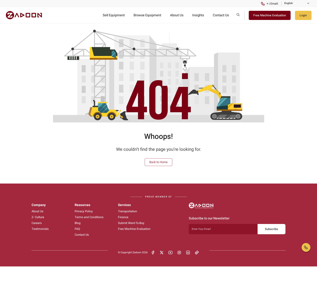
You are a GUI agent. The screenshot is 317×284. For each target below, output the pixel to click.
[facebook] (153, 252)
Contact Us (221, 15)
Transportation (127, 211)
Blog (78, 223)
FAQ (77, 229)
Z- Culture (38, 217)
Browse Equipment (147, 15)
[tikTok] (197, 252)
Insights (198, 15)
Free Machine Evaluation (269, 15)
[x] (161, 252)
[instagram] (179, 252)
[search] (238, 14)
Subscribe (271, 229)
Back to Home (158, 162)
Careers (37, 223)
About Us (176, 15)
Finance (123, 217)
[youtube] (170, 252)
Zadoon (136, 252)
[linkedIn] (188, 252)
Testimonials (40, 229)
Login (303, 15)
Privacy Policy (84, 211)
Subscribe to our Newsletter (209, 218)
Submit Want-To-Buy (131, 223)
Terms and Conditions (89, 217)
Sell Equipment (114, 15)
